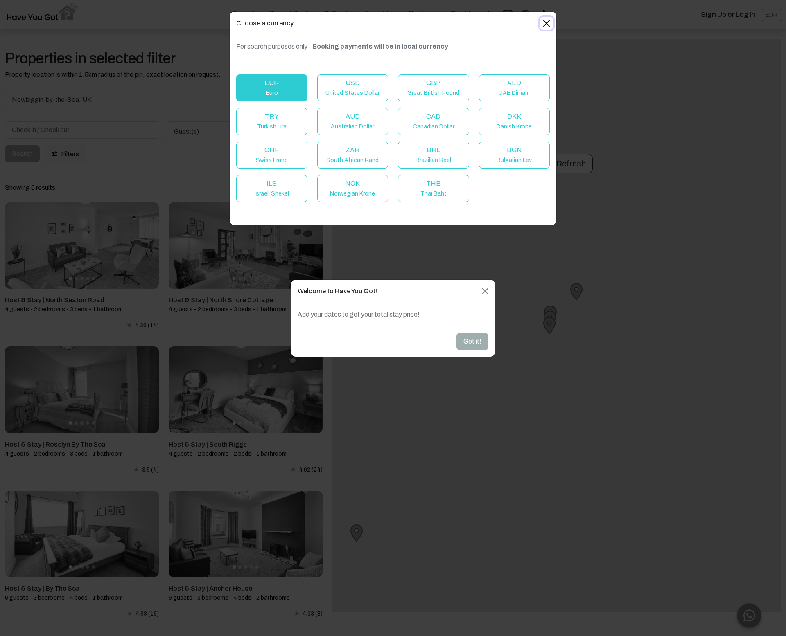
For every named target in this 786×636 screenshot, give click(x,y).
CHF (272, 154)
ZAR (352, 154)
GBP (433, 87)
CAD (433, 121)
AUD (352, 121)
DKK (514, 121)
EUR (271, 87)
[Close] (546, 23)
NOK (352, 188)
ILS (272, 188)
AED (514, 87)
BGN (514, 154)
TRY (272, 121)
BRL (433, 154)
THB (433, 188)
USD (352, 87)
